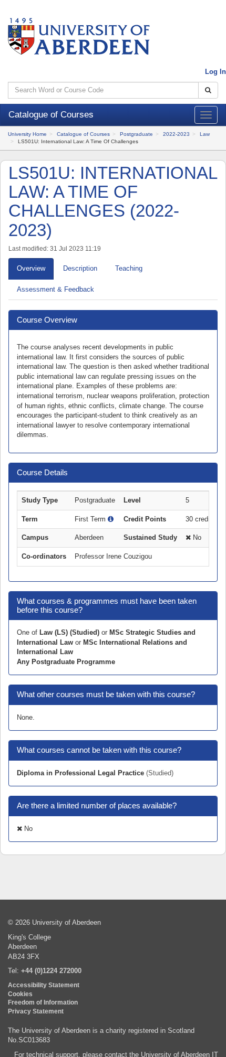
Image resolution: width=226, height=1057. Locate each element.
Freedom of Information (43, 1002)
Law (205, 134)
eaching (128, 268)
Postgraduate (136, 134)
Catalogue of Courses (83, 134)
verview (31, 268)
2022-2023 (176, 134)
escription (80, 268)
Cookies (20, 993)
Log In (215, 72)
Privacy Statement (36, 1011)
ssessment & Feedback (55, 289)
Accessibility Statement (43, 984)
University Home (27, 134)
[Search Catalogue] (208, 90)
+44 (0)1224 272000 (51, 971)
